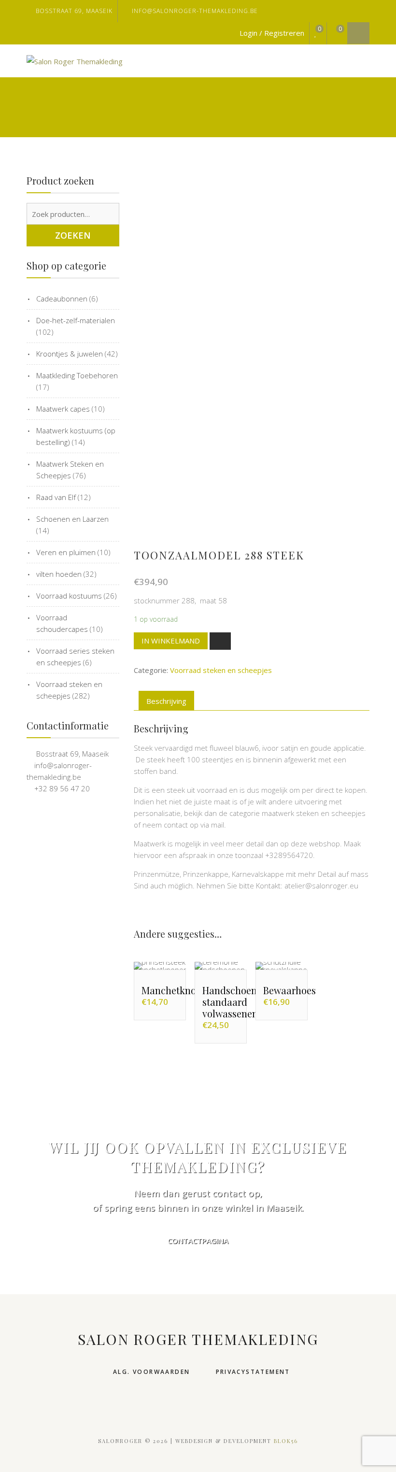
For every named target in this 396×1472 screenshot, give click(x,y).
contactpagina (198, 1240)
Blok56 (286, 1440)
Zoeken (73, 235)
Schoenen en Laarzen (72, 519)
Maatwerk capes (63, 409)
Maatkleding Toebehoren (77, 375)
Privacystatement (253, 1372)
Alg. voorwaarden (151, 1372)
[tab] (166, 701)
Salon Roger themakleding (198, 1339)
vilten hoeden (59, 574)
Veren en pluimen (66, 552)
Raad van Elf (56, 497)
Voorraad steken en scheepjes (221, 670)
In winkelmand (170, 640)
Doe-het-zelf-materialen (75, 320)
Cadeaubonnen (61, 298)
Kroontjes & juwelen (69, 353)
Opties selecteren (170, 965)
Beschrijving (166, 701)
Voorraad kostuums (69, 595)
